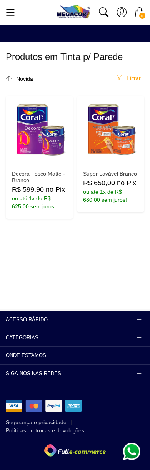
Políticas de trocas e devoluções (45, 430)
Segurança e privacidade (36, 422)
